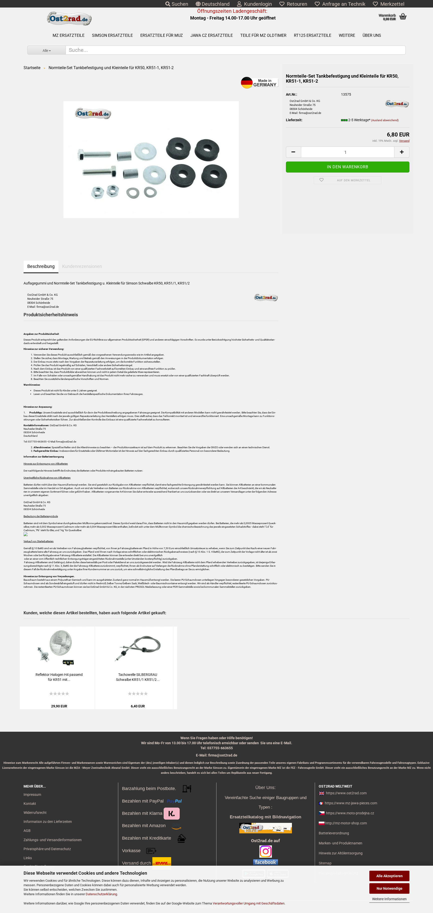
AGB (27, 831)
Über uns (372, 35)
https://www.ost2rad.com (346, 793)
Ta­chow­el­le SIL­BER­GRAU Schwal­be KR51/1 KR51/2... (138, 677)
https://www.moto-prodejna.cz (350, 813)
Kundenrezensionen (82, 266)
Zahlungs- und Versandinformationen (53, 840)
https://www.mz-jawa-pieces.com (351, 803)
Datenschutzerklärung (101, 894)
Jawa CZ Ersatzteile (211, 35)
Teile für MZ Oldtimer (263, 35)
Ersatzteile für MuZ (161, 35)
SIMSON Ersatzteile (112, 35)
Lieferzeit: (294, 120)
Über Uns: (265, 787)
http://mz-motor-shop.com (346, 823)
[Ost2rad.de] (69, 19)
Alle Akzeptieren (389, 876)
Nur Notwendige (389, 888)
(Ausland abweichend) (385, 120)
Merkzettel (391, 4)
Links (28, 858)
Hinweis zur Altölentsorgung (341, 853)
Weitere (347, 35)
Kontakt (30, 804)
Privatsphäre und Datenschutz (47, 849)
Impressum (32, 795)
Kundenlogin (257, 4)
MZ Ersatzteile (68, 35)
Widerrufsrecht (35, 813)
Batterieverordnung (334, 833)
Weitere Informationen (389, 899)
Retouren (295, 4)
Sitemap (325, 863)
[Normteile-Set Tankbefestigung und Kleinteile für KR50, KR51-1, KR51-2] (151, 160)
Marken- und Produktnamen (340, 843)
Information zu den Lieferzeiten (48, 822)
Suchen (179, 4)
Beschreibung (41, 266)
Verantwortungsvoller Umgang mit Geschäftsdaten (248, 903)
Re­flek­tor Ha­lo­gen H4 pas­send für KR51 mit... (59, 677)
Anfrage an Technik (342, 4)
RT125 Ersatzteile (312, 35)
